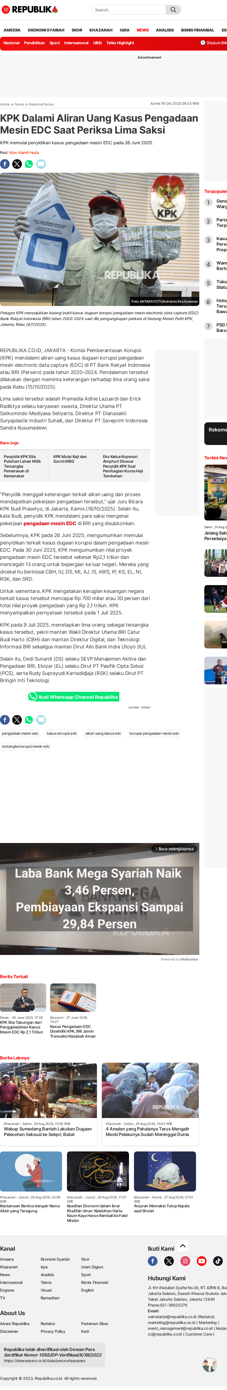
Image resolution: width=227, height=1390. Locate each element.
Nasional (12, 42)
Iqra (44, 1267)
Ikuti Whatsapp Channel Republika (78, 697)
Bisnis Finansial (197, 30)
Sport (55, 42)
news (142, 30)
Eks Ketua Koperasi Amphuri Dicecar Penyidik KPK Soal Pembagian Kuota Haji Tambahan (123, 466)
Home (5, 104)
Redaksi (48, 1323)
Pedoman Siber (94, 1323)
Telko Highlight (120, 42)
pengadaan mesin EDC (50, 523)
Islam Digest (92, 1267)
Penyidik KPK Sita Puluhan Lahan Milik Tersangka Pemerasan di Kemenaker (22, 466)
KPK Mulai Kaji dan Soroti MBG (70, 459)
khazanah (100, 30)
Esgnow (7, 1290)
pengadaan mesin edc (20, 733)
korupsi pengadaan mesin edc (154, 733)
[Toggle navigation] (6, 9)
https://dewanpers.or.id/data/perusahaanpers (45, 1360)
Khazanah (8, 1267)
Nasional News (41, 104)
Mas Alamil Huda (24, 152)
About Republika (14, 1323)
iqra (124, 30)
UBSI (97, 42)
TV (2, 1297)
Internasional (76, 42)
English (87, 1290)
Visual (46, 1290)
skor (77, 30)
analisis (165, 30)
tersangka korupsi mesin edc (25, 746)
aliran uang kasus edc (103, 733)
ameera (12, 30)
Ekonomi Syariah (46, 30)
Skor (85, 1259)
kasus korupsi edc (62, 733)
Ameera (7, 1259)
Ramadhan (50, 1297)
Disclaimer (9, 1331)
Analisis (47, 1274)
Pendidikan (34, 42)
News (19, 104)
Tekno (46, 1282)
